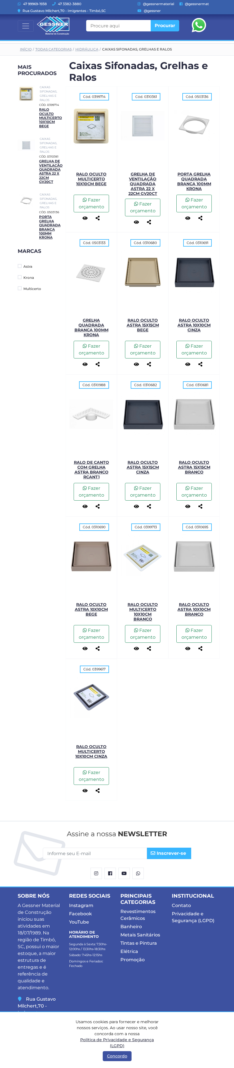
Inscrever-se (170, 853)
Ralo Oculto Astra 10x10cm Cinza (194, 325)
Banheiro (131, 926)
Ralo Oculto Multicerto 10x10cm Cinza (91, 751)
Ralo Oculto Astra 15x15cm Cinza (143, 467)
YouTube (79, 922)
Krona (28, 277)
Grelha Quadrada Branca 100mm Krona (91, 327)
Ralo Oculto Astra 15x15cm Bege (143, 325)
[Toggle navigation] (26, 26)
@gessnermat (196, 4)
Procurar (165, 25)
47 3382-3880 (69, 4)
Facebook (80, 913)
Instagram (81, 905)
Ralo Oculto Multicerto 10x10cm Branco (143, 611)
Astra (27, 266)
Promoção (132, 959)
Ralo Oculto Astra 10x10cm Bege (91, 609)
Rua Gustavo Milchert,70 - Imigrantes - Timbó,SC (64, 11)
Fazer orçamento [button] (91, 203)
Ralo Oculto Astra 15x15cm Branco (194, 467)
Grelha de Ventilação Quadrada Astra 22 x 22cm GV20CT (50, 171)
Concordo (117, 1056)
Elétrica (129, 951)
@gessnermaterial (158, 4)
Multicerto (32, 289)
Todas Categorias (53, 49)
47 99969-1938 (34, 4)
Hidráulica (86, 49)
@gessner (152, 11)
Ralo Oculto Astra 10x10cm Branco (194, 609)
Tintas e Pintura (138, 943)
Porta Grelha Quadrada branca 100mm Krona (49, 227)
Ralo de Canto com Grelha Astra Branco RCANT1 (91, 469)
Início (26, 49)
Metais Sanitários (140, 935)
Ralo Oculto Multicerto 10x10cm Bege (50, 117)
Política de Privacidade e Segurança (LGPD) (117, 1042)
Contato (181, 905)
